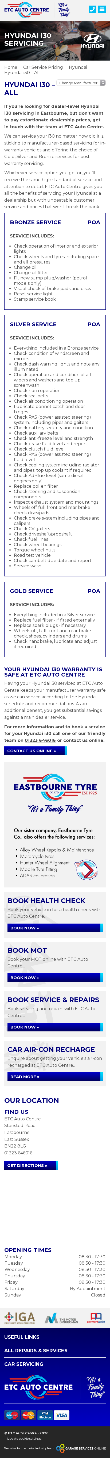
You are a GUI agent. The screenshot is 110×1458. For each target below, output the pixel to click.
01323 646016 (40, 740)
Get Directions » (27, 1165)
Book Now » (24, 927)
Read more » (25, 1076)
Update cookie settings (24, 1438)
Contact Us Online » (31, 750)
